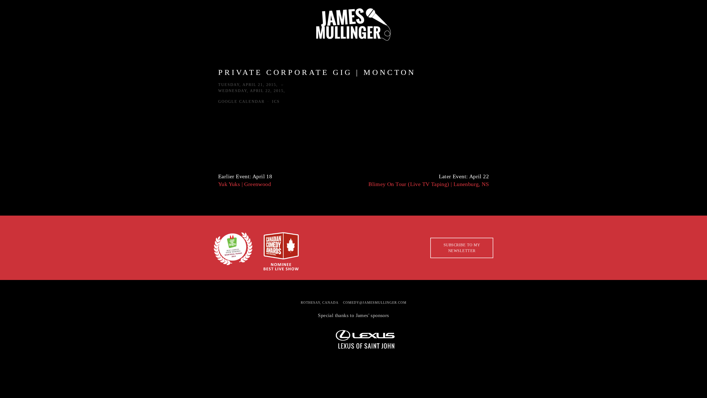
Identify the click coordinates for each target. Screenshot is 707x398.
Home (22, 47)
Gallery (229, 47)
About (52, 47)
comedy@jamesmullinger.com (375, 303)
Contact (333, 47)
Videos (266, 47)
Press (83, 47)
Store (298, 47)
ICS (276, 102)
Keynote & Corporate (167, 47)
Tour (111, 47)
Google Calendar (241, 102)
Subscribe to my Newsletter (462, 248)
